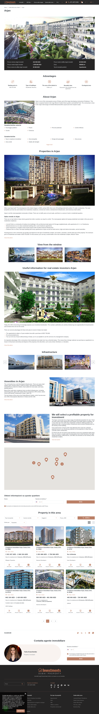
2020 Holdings (9, 606)
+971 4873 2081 (74, 2)
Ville (51, 702)
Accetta (21, 711)
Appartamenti (53, 698)
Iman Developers (71, 560)
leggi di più (49, 144)
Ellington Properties (10, 560)
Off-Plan (29, 700)
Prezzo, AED (63, 518)
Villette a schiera (54, 704)
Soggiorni (44, 518)
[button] (39, 464)
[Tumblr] (85, 633)
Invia (80, 502)
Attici (51, 700)
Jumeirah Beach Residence (80, 698)
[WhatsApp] (93, 633)
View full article (8, 237)
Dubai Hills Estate (77, 702)
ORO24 (69, 603)
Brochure (9, 566)
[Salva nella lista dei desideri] (31, 528)
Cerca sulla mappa (32, 704)
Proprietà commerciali (55, 706)
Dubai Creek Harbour (78, 700)
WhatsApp (28, 566)
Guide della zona (31, 706)
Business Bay (76, 706)
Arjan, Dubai (11, 551)
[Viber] (89, 633)
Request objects (19, 566)
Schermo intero (87, 19)
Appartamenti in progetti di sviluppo (36, 702)
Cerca (87, 518)
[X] (78, 633)
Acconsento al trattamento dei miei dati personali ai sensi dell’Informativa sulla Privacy (27, 506)
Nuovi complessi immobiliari (34, 698)
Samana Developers (41, 560)
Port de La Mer (77, 704)
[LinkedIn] (82, 633)
